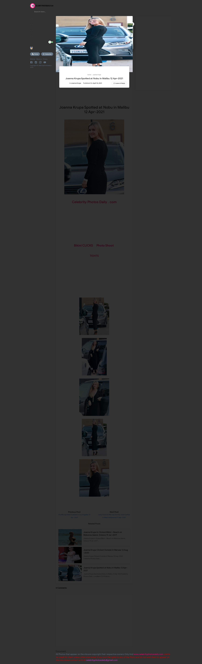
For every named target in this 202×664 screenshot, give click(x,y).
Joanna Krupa (76, 83)
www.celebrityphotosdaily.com (148, 654)
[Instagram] (40, 62)
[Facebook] (32, 62)
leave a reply (120, 83)
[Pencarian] (31, 12)
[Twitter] (36, 62)
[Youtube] (45, 62)
